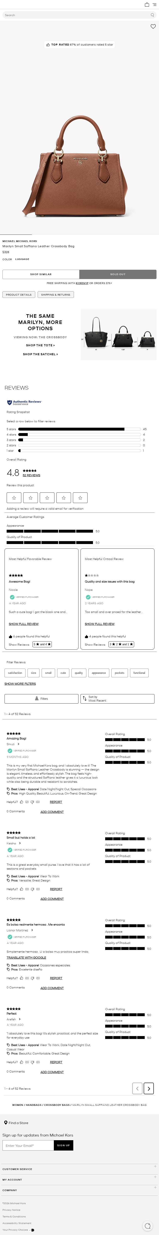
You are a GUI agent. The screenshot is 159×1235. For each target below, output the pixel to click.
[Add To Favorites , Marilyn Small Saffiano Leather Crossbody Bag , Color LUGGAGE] (153, 26)
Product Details (19, 294)
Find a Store (18, 1122)
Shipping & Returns (55, 294)
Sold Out (118, 274)
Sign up (63, 1145)
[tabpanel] (79, 128)
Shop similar (41, 274)
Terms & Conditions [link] (14, 1216)
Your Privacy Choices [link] (15, 1229)
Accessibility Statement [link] (16, 1223)
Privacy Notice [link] (11, 1209)
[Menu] (154, 4)
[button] (147, 1226)
